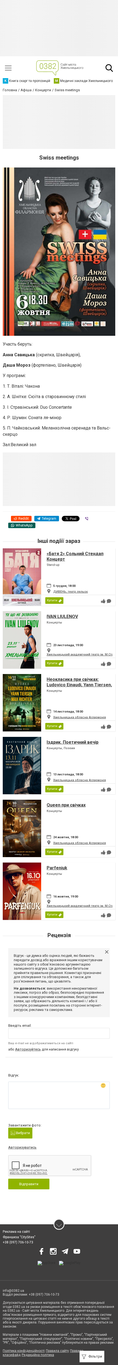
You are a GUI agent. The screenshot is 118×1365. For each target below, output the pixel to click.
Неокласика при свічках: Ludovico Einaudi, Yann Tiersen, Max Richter (79, 684)
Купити (52, 600)
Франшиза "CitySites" (19, 1237)
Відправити (28, 1184)
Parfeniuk (57, 867)
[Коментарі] (109, 601)
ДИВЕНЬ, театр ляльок (70, 591)
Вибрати (22, 1133)
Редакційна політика (38, 1355)
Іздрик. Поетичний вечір (73, 742)
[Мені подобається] (103, 601)
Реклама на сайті (16, 1232)
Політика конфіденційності (24, 1351)
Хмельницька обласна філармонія (79, 717)
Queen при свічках (66, 805)
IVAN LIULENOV (62, 616)
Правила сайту (57, 1351)
